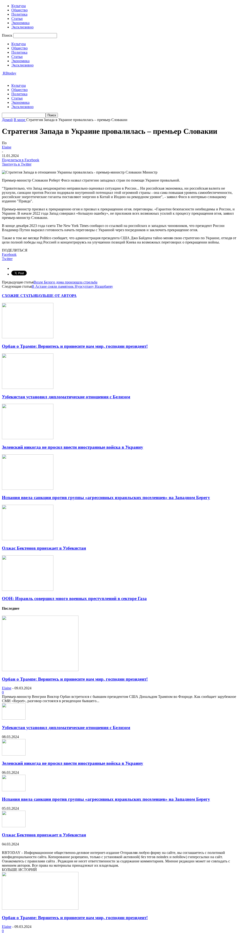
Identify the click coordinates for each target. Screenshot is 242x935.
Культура (18, 6)
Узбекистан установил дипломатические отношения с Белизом (66, 396)
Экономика (20, 23)
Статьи (17, 19)
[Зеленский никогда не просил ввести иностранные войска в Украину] (27, 438)
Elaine (6, 147)
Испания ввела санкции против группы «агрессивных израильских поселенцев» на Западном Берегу (106, 497)
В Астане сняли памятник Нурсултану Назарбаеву (72, 286)
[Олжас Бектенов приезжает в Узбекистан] (27, 539)
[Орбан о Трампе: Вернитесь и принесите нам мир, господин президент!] (27, 337)
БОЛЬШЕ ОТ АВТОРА (56, 296)
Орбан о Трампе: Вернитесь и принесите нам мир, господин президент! (75, 346)
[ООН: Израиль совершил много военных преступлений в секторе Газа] (27, 589)
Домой (7, 120)
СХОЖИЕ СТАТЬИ (19, 296)
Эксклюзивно (22, 27)
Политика (19, 14)
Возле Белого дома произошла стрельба (65, 282)
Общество (19, 10)
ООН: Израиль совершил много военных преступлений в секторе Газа (74, 598)
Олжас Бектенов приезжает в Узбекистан (44, 548)
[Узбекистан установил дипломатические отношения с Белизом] (27, 388)
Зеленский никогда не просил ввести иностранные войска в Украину (72, 447)
